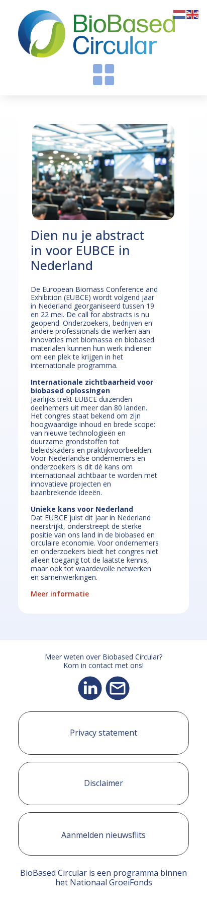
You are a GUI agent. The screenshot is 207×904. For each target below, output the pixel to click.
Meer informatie (60, 593)
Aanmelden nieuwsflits (103, 834)
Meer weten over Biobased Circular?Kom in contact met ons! (103, 661)
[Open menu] (103, 74)
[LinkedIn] (90, 688)
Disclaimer (103, 783)
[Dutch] (179, 13)
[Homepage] (96, 33)
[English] (192, 13)
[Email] (118, 688)
